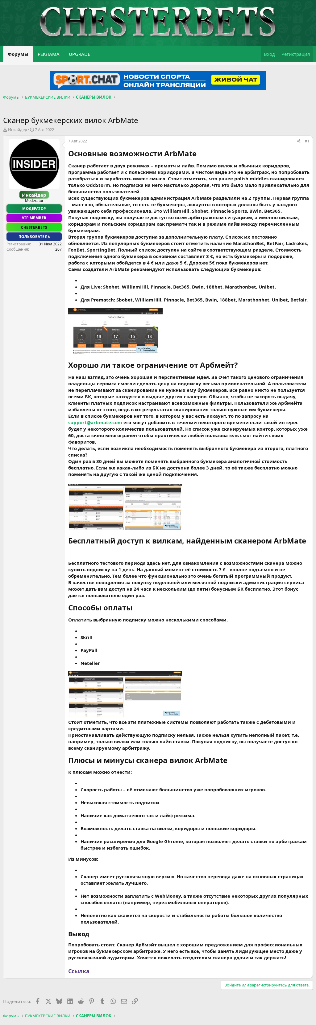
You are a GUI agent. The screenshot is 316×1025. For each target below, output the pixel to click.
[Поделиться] (299, 141)
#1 (307, 141)
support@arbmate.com (95, 422)
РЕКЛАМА (49, 54)
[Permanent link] (200, 154)
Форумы (18, 54)
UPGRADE (79, 54)
